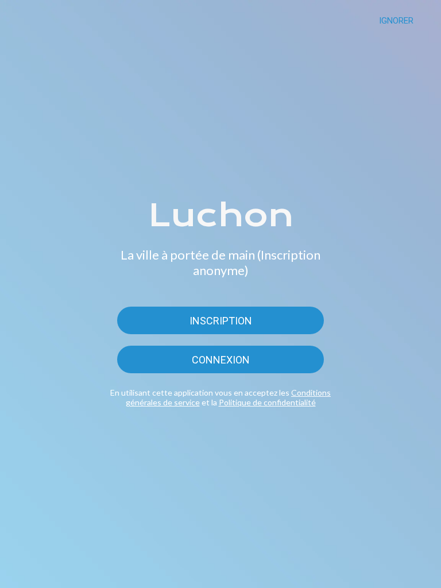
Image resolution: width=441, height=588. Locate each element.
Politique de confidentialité (267, 402)
